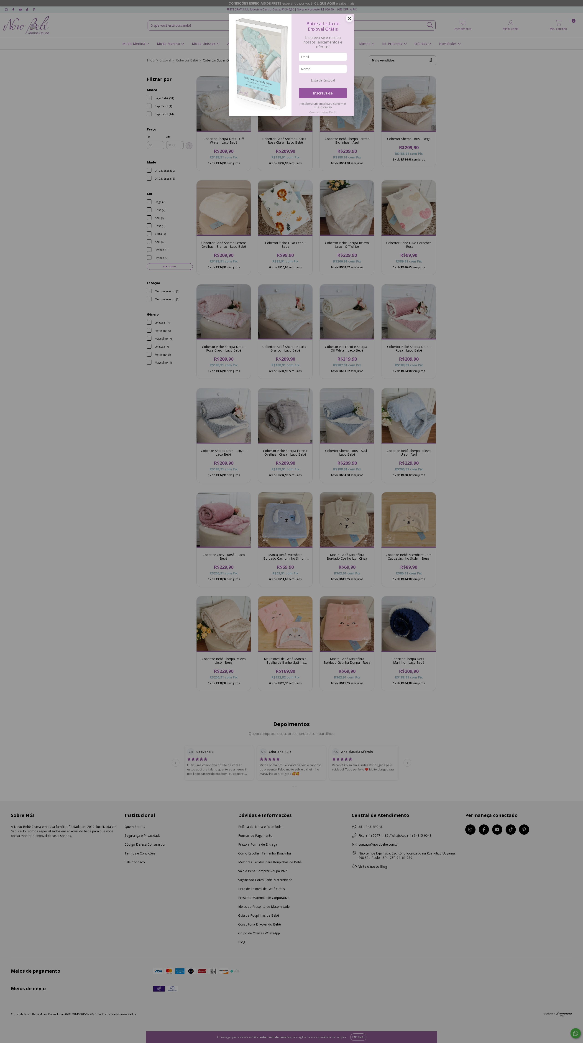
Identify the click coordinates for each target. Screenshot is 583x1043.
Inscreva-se (323, 93)
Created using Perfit (323, 112)
